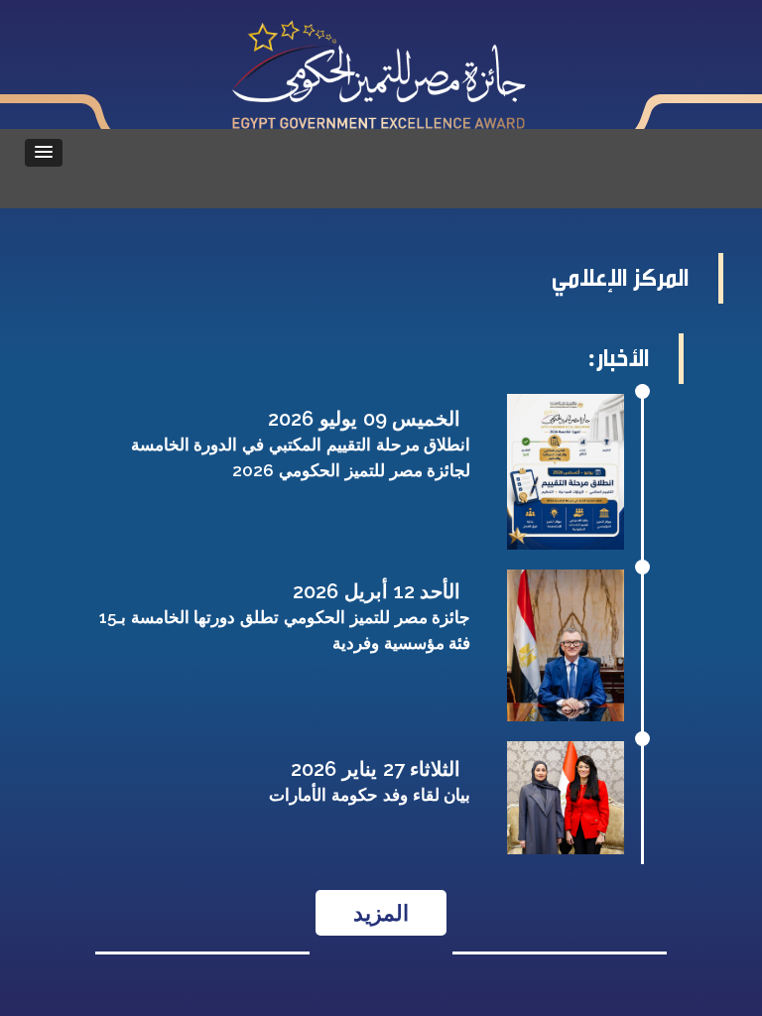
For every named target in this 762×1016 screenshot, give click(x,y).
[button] (44, 153)
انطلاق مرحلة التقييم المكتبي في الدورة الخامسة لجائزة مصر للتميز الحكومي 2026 (301, 457)
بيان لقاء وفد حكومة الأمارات (369, 795)
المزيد (381, 913)
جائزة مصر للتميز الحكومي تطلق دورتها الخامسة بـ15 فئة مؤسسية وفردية (285, 630)
